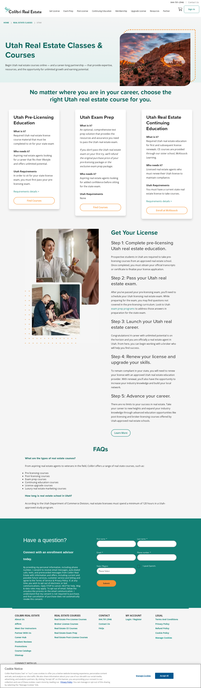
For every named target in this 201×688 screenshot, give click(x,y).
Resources (154, 11)
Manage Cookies (163, 638)
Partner (166, 11)
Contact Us (193, 2)
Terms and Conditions (166, 619)
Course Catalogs (23, 650)
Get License (54, 11)
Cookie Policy (162, 632)
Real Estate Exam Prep (65, 632)
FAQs (101, 628)
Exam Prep (68, 11)
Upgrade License (138, 11)
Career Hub (20, 637)
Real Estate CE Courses (65, 628)
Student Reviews (23, 641)
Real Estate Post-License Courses (71, 637)
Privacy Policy (162, 623)
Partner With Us (23, 632)
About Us (19, 619)
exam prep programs (123, 308)
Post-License (82, 11)
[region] (100, 676)
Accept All (164, 675)
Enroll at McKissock (167, 210)
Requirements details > (26, 191)
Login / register (134, 619)
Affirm (18, 623)
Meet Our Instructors (25, 628)
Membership (121, 11)
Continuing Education (102, 11)
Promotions (21, 646)
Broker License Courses (66, 623)
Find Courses (34, 200)
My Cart (180, 9)
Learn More (120, 433)
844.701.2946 (105, 619)
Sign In (191, 9)
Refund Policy (162, 628)
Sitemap (19, 655)
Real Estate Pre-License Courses (70, 619)
